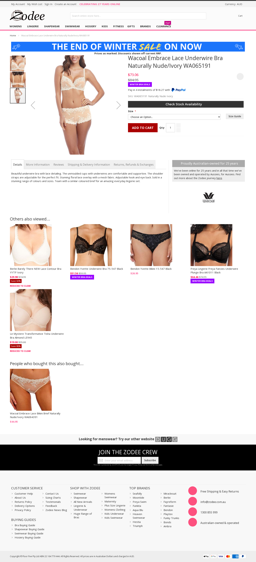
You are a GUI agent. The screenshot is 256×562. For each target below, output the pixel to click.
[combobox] (138, 15)
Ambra (167, 526)
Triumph (138, 526)
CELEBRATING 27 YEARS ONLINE (99, 4)
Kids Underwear (114, 513)
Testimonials (53, 501)
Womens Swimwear (110, 495)
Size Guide (234, 116)
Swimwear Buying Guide (29, 533)
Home (13, 35)
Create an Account (65, 4)
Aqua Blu (138, 510)
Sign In (48, 4)
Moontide (138, 497)
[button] (33, 105)
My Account (18, 4)
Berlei (167, 497)
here (219, 178)
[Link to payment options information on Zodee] (224, 556)
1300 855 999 (209, 512)
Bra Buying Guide (25, 525)
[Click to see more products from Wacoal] (208, 197)
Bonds (167, 522)
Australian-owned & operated (219, 523)
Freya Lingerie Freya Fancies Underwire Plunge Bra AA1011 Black (214, 270)
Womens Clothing (114, 509)
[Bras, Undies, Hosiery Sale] (128, 43)
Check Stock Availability (184, 104)
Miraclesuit (170, 493)
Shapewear (80, 497)
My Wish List (34, 4)
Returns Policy (23, 501)
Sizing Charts (53, 497)
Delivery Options (25, 505)
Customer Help (24, 493)
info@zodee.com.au (213, 502)
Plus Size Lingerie (114, 505)
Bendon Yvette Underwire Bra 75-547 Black (96, 268)
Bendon (168, 510)
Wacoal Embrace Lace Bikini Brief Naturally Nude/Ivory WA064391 (35, 415)
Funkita (137, 505)
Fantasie (169, 505)
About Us (20, 497)
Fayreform (170, 501)
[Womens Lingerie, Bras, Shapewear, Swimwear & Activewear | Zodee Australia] (27, 16)
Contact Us (52, 493)
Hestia (137, 522)
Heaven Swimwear (139, 515)
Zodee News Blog (56, 510)
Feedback (51, 505)
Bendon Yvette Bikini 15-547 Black (151, 268)
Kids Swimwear (113, 517)
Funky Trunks (171, 518)
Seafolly (137, 493)
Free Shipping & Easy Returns (219, 491)
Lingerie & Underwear (80, 507)
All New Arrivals (83, 501)
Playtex (168, 514)
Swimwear (80, 493)
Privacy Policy (137, 465)
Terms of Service (152, 465)
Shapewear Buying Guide (29, 529)
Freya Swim (139, 501)
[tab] (17, 164)
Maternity (110, 501)
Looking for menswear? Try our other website (117, 439)
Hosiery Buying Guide (28, 537)
